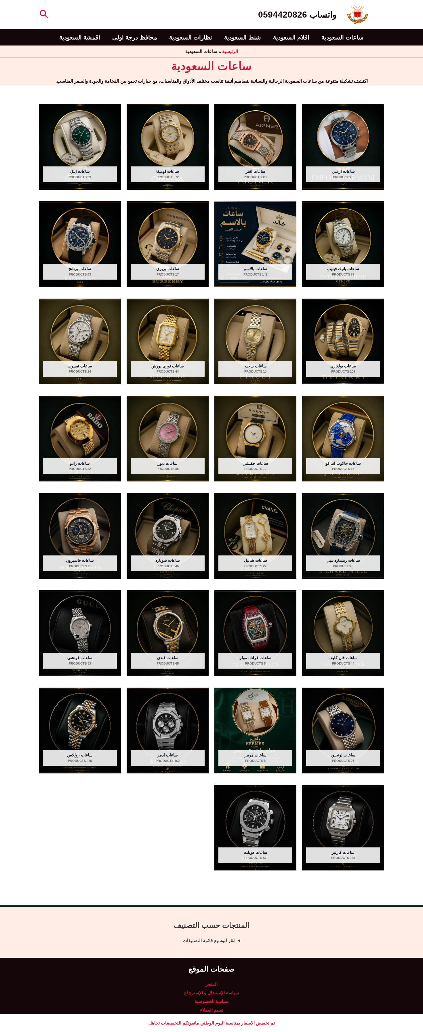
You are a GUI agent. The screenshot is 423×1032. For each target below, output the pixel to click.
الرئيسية (230, 51)
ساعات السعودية (342, 37)
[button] (43, 14)
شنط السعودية (242, 37)
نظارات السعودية (190, 37)
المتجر (211, 984)
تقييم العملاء (211, 1010)
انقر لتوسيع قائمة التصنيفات (209, 940)
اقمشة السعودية (79, 37)
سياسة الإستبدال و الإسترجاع (211, 992)
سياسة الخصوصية (211, 1001)
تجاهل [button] (154, 1022)
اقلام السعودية (291, 37)
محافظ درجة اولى (134, 37)
